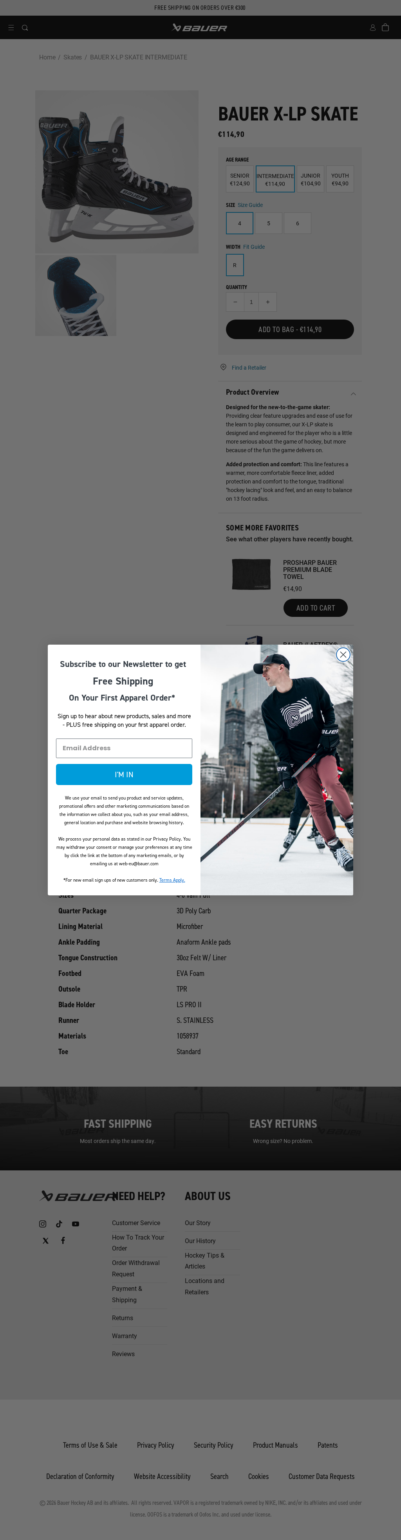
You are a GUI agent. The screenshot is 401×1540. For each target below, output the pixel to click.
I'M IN (124, 774)
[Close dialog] (343, 654)
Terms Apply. (172, 880)
